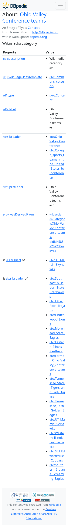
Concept (34, 28)
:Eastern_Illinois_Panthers (56, 346)
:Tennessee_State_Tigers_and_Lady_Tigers (57, 387)
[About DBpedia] (14, 6)
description (14, 58)
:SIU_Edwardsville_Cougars (57, 455)
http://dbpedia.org (45, 32)
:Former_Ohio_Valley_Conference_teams (57, 365)
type (8, 95)
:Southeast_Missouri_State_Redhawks (56, 287)
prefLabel (13, 187)
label (9, 109)
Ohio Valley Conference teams (24, 17)
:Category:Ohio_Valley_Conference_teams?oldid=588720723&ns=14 (57, 233)
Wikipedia (55, 504)
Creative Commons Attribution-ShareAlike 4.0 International (34, 513)
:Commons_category (56, 81)
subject (13, 260)
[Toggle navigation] (60, 5)
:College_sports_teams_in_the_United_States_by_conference (56, 164)
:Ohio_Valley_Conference (57, 141)
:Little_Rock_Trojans (57, 305)
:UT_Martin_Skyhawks (57, 264)
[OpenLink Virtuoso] (19, 495)
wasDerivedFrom (18, 214)
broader (12, 137)
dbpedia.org (38, 37)
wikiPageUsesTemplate (22, 77)
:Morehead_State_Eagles (57, 333)
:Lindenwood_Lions (57, 319)
